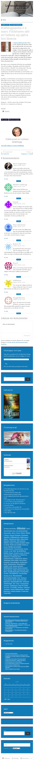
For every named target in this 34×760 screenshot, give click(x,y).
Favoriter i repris (18, 553)
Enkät (14, 551)
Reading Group (8, 575)
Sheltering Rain (8, 465)
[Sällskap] (28, 463)
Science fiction (8, 579)
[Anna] (15, 202)
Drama (26, 549)
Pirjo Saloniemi (19, 225)
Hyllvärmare (23, 562)
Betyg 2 (18, 533)
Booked (11, 542)
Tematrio (6, 585)
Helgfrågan (7, 560)
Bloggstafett (24, 535)
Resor (19, 578)
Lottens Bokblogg (17, 5)
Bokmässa (6, 541)
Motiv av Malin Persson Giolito (12, 669)
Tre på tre (6, 587)
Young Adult (7, 593)
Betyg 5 (7, 535)
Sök (5, 376)
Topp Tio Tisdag (23, 585)
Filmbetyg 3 (16, 555)
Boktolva (6, 542)
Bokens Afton (24, 539)
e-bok (10, 551)
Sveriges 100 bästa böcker (11, 653)
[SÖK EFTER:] (17, 745)
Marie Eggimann (19, 164)
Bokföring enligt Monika (11, 623)
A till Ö (28, 528)
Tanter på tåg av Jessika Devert (12, 664)
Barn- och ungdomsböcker (20, 531)
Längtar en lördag (18, 566)
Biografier (18, 535)
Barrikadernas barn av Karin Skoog (13, 661)
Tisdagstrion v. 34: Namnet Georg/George (16, 628)
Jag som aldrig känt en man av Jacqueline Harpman (17, 663)
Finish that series (16, 556)
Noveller (6, 573)
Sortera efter (8, 748)
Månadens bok (21, 570)
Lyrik (10, 566)
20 (4, 693)
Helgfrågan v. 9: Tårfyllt (27, 153)
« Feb (5, 699)
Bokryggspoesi (21, 541)
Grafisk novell (18, 558)
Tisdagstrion (14, 585)
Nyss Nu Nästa (23, 573)
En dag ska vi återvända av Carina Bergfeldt (15, 658)
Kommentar (27, 335)
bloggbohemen (19, 298)
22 (12, 693)
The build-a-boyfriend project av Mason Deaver (16, 654)
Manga (15, 568)
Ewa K (15, 263)
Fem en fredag (8, 555)
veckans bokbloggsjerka (20, 42)
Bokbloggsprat (24, 537)
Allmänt (21, 528)
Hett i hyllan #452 (23, 623)
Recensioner (17, 575)
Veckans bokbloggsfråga (17, 589)
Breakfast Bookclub (19, 542)
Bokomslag (13, 541)
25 (23, 693)
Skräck (14, 579)
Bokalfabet (7, 537)
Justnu (5, 564)
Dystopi (6, 551)
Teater (18, 583)
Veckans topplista (16, 591)
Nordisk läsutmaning (14, 571)
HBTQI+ (25, 558)
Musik (15, 570)
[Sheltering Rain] (28, 469)
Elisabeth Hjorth (8, 461)
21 (8, 693)
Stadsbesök (26, 581)
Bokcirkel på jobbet (14, 539)
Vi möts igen (24, 591)
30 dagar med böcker (10, 528)
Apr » (8, 699)
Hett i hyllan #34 (6, 153)
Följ (6, 363)
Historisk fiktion (14, 562)
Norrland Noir (24, 571)
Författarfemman (9, 558)
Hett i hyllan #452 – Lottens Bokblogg (14, 624)
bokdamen (17, 280)
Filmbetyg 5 (7, 556)
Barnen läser (7, 533)
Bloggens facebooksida (12, 603)
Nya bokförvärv (14, 573)
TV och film (13, 587)
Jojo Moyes (7, 467)
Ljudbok (6, 566)
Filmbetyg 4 (23, 555)
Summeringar (8, 583)
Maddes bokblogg (20, 185)
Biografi (12, 535)
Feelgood (26, 553)
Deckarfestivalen (8, 549)
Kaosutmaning (12, 564)
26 (27, 693)
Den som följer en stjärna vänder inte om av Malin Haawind (17, 667)
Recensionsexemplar (10, 578)
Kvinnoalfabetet (21, 564)
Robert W (17, 244)
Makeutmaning (8, 568)
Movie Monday (8, 570)
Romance (24, 578)
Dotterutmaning (18, 549)
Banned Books (8, 531)
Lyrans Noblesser (9, 627)
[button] (6, 47)
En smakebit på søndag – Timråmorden (16, 630)
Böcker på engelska (16, 544)
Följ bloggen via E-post (12, 350)
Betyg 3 (23, 533)
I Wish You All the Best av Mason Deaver (16, 621)
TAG (14, 583)
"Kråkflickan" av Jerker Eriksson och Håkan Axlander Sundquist (17, 657)
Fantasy (11, 553)
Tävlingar (20, 587)
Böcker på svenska (14, 547)
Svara (18, 198)
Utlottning (27, 587)
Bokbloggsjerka (15, 537)
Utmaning (7, 589)
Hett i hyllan (15, 560)
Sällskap (6, 459)
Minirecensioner (23, 568)
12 (27, 688)
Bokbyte (6, 539)
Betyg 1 (14, 533)
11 (23, 688)
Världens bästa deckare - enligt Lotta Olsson (15, 660)
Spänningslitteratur (16, 581)
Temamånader (24, 583)
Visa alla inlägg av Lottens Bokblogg (12, 146)
